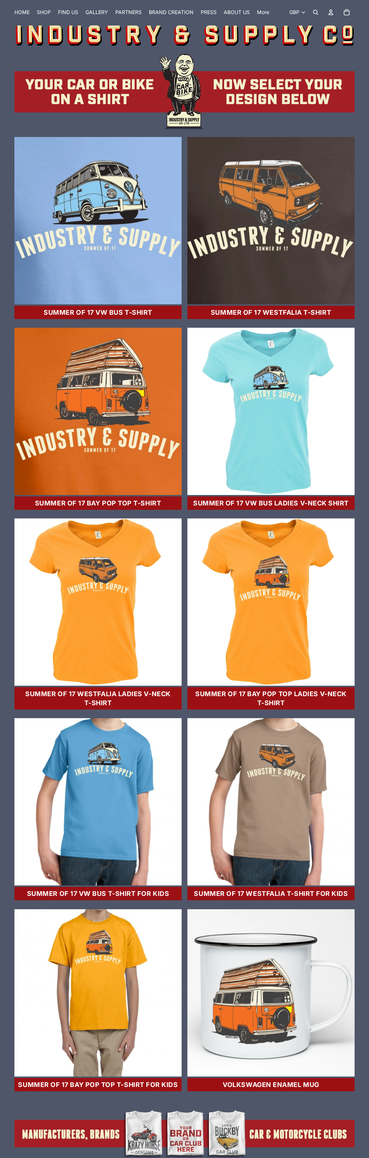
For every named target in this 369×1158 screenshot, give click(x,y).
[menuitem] (263, 12)
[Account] (331, 12)
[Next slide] (171, 221)
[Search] (316, 12)
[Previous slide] (25, 221)
